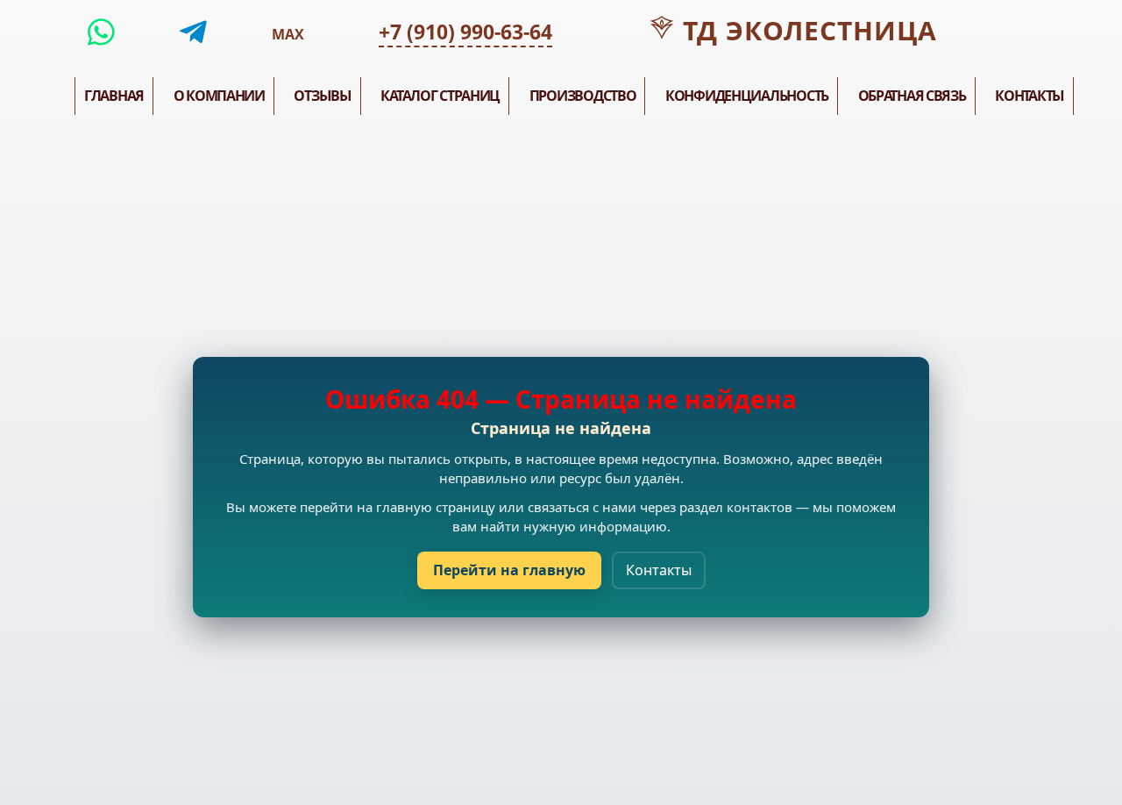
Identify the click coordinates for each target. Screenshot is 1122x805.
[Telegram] (193, 32)
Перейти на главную (509, 570)
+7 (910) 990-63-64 (465, 32)
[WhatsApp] (101, 32)
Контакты (659, 570)
